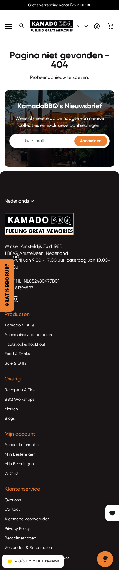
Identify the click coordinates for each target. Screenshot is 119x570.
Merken (11, 409)
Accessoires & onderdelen (28, 335)
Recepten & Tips (20, 390)
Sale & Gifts (15, 363)
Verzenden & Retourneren (28, 548)
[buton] (83, 26)
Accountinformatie (22, 445)
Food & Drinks (17, 354)
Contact (12, 510)
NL (83, 26)
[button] (7, 285)
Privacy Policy (17, 529)
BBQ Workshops (19, 400)
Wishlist (11, 473)
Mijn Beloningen (19, 464)
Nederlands (20, 201)
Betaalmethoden (20, 538)
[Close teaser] (16, 257)
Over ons (13, 500)
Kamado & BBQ (19, 325)
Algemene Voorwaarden (27, 519)
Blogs (10, 419)
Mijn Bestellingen (20, 454)
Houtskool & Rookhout (25, 344)
